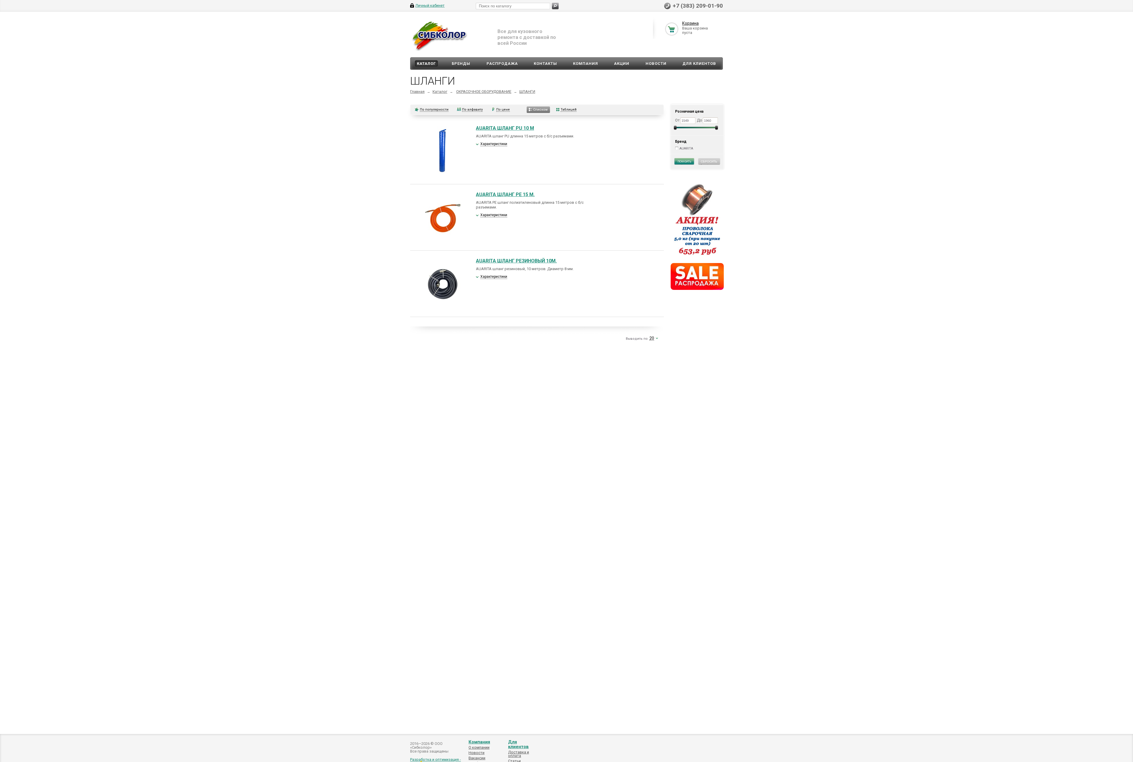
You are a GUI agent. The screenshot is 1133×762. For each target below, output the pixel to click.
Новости (656, 63)
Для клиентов (699, 63)
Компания (585, 63)
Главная (417, 91)
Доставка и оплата (518, 754)
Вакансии (477, 758)
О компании (479, 747)
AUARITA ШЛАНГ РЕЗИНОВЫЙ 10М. (516, 261)
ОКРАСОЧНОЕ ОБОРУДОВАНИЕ (483, 91)
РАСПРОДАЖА (502, 63)
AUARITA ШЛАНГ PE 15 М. (505, 194)
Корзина (690, 23)
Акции (621, 63)
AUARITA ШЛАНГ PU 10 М (505, 128)
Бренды (461, 63)
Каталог (426, 63)
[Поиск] (555, 6)
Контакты (545, 63)
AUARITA (686, 148)
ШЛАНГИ (527, 91)
